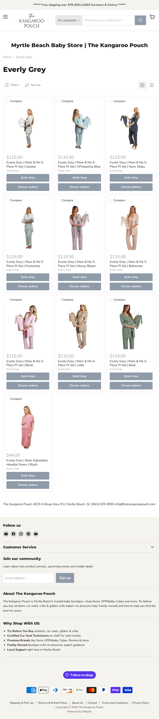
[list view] (151, 85)
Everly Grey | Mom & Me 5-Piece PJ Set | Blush (25, 363)
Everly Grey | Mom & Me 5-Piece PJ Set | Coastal (25, 164)
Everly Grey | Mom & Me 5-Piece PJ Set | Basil (128, 363)
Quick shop (28, 178)
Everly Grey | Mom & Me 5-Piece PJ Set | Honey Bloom (77, 264)
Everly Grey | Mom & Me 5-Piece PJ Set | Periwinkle (25, 264)
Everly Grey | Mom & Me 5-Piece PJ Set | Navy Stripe (128, 164)
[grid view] (142, 85)
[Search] (140, 20)
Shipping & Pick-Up (22, 703)
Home (7, 57)
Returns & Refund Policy (52, 703)
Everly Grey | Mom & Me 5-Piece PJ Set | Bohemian (128, 264)
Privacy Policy (140, 703)
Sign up (65, 578)
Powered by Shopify (79, 711)
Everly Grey (12, 170)
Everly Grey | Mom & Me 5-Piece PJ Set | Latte (77, 363)
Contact (92, 703)
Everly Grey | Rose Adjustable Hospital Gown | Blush (27, 462)
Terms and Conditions (115, 703)
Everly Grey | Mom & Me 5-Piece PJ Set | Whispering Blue (79, 164)
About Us (77, 703)
